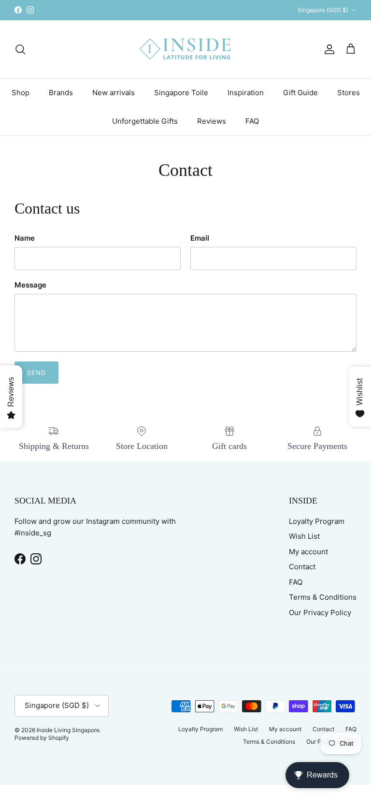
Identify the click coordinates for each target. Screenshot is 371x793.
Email (199, 238)
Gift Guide (300, 92)
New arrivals (113, 92)
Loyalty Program (316, 521)
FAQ (252, 121)
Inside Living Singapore (68, 730)
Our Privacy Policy (320, 612)
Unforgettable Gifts (145, 121)
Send (36, 372)
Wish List (304, 536)
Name (24, 238)
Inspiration (246, 92)
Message (30, 284)
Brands (61, 92)
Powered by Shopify (41, 737)
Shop (20, 92)
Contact (302, 566)
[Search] (20, 49)
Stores (348, 92)
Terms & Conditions (323, 597)
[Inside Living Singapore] (185, 49)
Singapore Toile (181, 92)
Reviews (211, 121)
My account (308, 551)
